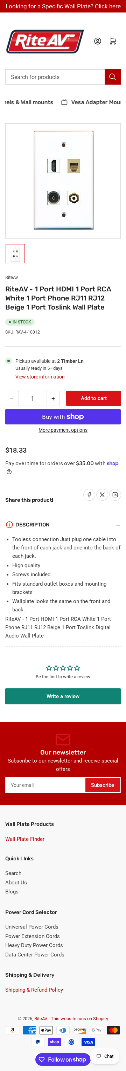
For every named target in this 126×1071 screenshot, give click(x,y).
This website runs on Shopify (79, 1018)
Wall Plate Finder (24, 839)
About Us (16, 883)
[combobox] (63, 77)
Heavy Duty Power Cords (34, 945)
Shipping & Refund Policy (34, 990)
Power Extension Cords (32, 936)
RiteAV (11, 277)
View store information (40, 377)
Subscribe (102, 785)
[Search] (112, 77)
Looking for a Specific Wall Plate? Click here (63, 6)
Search (13, 873)
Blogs (12, 892)
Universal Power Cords (31, 927)
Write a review (63, 696)
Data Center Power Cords (34, 955)
